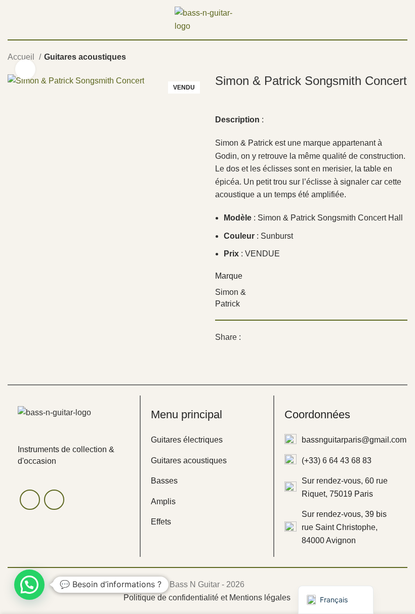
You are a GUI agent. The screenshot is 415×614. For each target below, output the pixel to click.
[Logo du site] (207, 19)
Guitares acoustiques (85, 57)
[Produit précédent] (382, 58)
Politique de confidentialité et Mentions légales (206, 597)
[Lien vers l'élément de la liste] (207, 440)
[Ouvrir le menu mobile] (12, 20)
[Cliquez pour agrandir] (25, 69)
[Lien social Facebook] (249, 337)
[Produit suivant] (402, 58)
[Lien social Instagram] (54, 500)
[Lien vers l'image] (54, 412)
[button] (29, 584)
